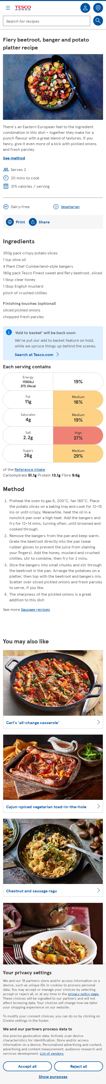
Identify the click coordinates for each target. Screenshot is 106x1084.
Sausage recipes (35, 609)
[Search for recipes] (98, 21)
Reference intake (30, 469)
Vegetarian (70, 206)
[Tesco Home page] (23, 8)
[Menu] (8, 8)
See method (14, 158)
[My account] (85, 8)
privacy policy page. (83, 993)
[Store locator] (98, 8)
